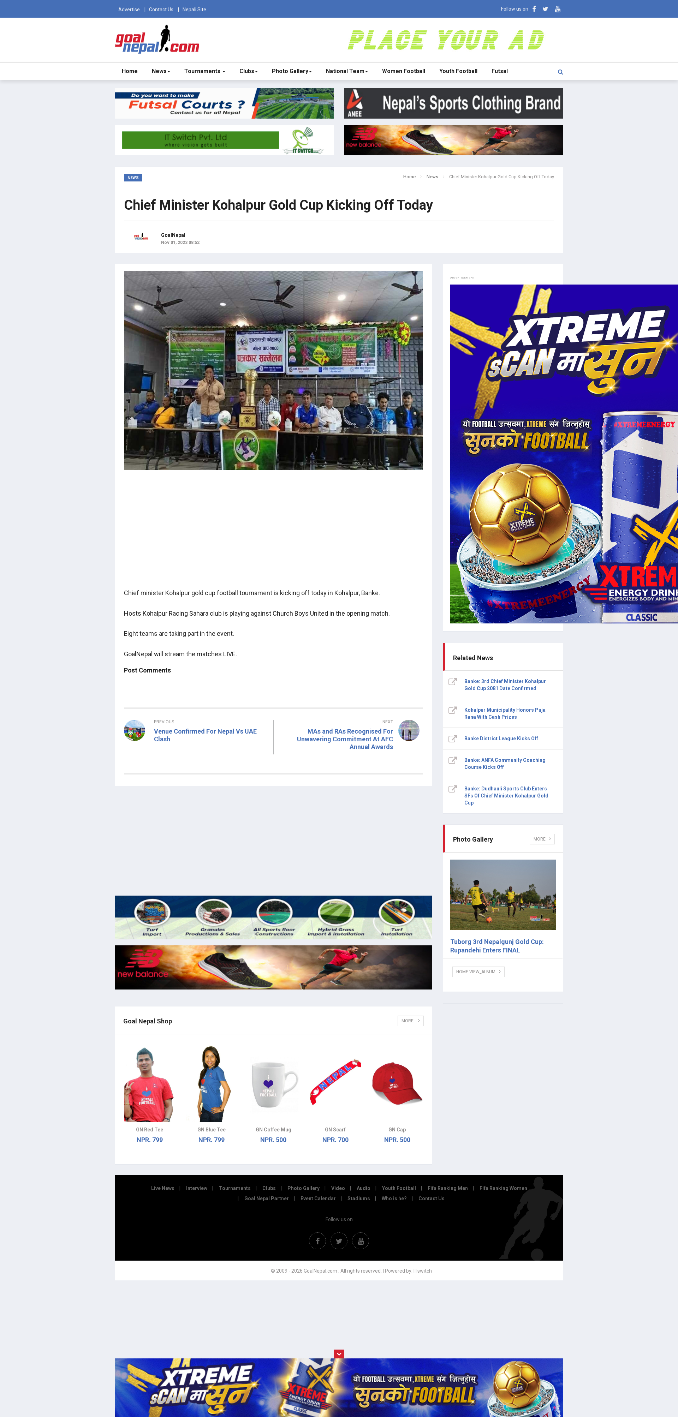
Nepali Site (194, 9)
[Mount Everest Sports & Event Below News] (273, 937)
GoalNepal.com (159, 39)
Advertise (129, 9)
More (408, 1020)
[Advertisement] (273, 533)
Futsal (500, 71)
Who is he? (394, 1198)
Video (338, 1188)
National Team (345, 71)
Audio (363, 1188)
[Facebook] (534, 9)
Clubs (246, 71)
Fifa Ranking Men (448, 1188)
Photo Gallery (290, 71)
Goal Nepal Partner (266, 1198)
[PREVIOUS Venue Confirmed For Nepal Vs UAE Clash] (196, 752)
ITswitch (423, 1271)
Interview (196, 1188)
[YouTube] (557, 9)
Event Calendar (318, 1198)
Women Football (403, 71)
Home (130, 71)
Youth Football (458, 71)
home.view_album (475, 971)
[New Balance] (273, 988)
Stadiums (358, 1198)
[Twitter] (545, 9)
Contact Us (161, 9)
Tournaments (203, 71)
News (159, 71)
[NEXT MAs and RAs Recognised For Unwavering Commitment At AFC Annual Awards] (352, 760)
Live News (162, 1188)
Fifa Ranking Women (503, 1188)
